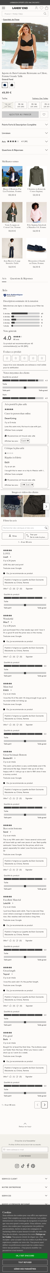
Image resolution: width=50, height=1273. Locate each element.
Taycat (6, 974)
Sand (5, 832)
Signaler (29, 588)
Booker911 (7, 758)
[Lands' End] (20, 8)
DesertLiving (10, 418)
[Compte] (36, 8)
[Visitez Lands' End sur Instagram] (17, 1166)
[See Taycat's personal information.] (12, 974)
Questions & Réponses (12, 150)
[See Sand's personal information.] (10, 832)
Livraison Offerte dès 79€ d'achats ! (25, 2)
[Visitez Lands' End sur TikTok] (22, 1166)
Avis (4, 278)
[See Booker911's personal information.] (15, 758)
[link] (17, 337)
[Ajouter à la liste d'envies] (44, 114)
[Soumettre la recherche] (45, 13)
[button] (7, 358)
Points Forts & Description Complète (19, 124)
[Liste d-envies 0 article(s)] (41, 8)
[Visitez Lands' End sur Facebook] (27, 1166)
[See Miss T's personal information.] (11, 622)
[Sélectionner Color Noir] (12, 85)
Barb (5, 1039)
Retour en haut (25, 1126)
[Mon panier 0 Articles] (46, 8)
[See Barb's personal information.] (10, 1039)
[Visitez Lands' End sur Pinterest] (32, 1166)
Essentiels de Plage (11, 19)
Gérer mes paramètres (25, 1269)
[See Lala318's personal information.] (13, 903)
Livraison (6, 133)
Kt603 (6, 690)
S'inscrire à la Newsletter (25, 1141)
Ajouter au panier (20, 114)
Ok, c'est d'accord (25, 1256)
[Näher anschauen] (2, 43)
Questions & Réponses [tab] (21, 278)
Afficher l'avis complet (14, 430)
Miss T (6, 622)
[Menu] (3, 8)
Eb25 (7, 462)
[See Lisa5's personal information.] (10, 557)
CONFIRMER (25, 1156)
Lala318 (6, 903)
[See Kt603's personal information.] (11, 690)
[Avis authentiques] (13, 295)
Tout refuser (25, 1262)
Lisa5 (5, 557)
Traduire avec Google (12, 568)
